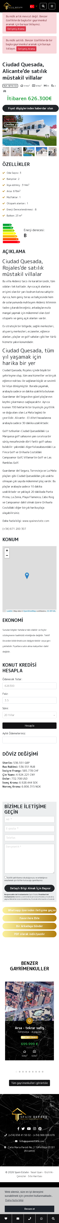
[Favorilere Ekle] (29, 1021)
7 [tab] (36, 1072)
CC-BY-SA (51, 611)
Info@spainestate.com (31, 1141)
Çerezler (21, 1176)
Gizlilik (48, 1172)
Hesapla (29, 725)
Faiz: (5, 694)
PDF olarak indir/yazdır (29, 934)
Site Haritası (35, 1176)
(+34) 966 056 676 (44, 1135)
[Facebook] (18, 1129)
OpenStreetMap (29, 611)
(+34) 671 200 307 (14, 529)
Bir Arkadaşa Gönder (29, 926)
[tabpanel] (29, 1022)
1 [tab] (16, 1072)
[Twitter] (23, 1129)
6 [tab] (33, 1072)
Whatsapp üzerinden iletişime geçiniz (32, 910)
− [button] (7, 555)
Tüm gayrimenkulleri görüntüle (29, 1083)
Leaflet (9, 611)
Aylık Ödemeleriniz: (14, 733)
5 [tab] (29, 1072)
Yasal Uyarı (36, 1172)
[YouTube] (29, 1129)
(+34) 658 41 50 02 (20, 1135)
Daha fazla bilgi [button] (14, 1200)
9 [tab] (42, 1072)
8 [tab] (39, 1072)
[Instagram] (34, 1129)
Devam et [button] (29, 1208)
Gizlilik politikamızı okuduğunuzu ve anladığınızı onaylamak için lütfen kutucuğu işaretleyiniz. (25, 879)
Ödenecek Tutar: (12, 679)
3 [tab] (23, 1072)
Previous (6, 130)
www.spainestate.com (35, 521)
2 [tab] (19, 1072)
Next (52, 130)
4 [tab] (26, 1072)
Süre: (5, 708)
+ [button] (7, 550)
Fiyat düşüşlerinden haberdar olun (30, 108)
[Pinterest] (39, 1129)
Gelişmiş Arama (15, 28)
